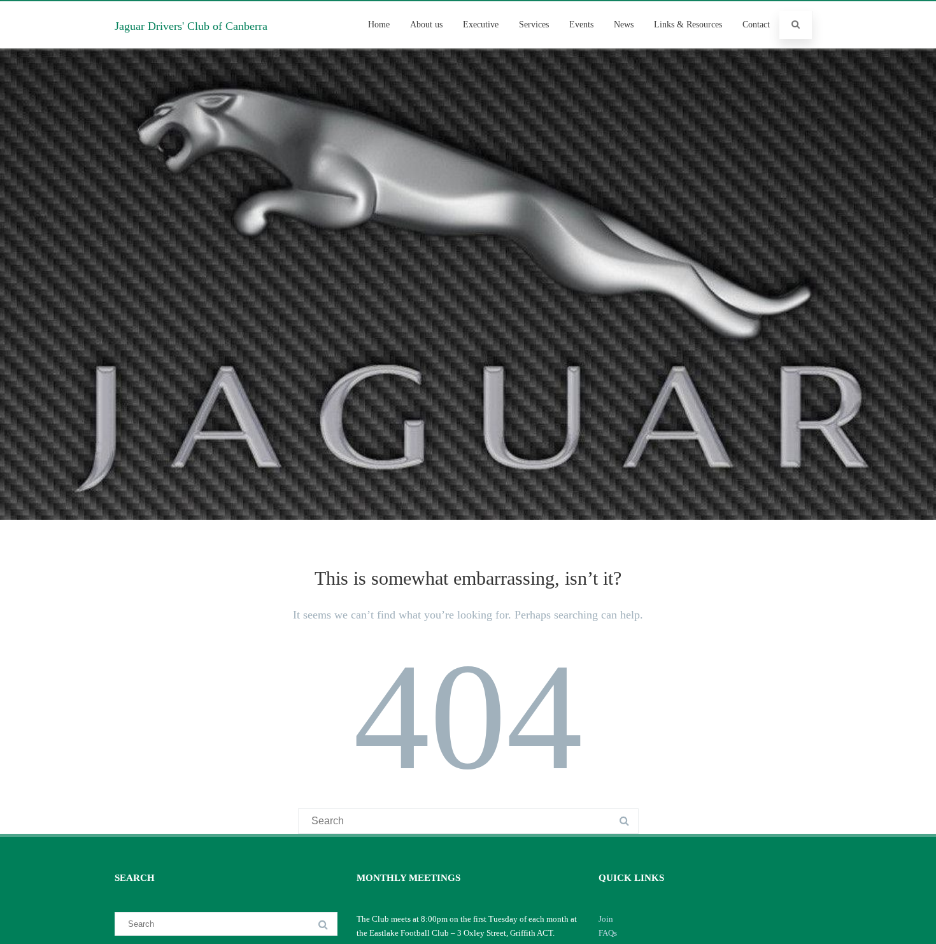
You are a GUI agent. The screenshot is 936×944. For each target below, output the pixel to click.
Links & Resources (688, 24)
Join (606, 919)
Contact (756, 24)
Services (534, 24)
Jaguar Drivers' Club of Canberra (191, 26)
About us (426, 24)
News (624, 24)
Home (379, 24)
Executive (481, 24)
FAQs (608, 933)
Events (581, 24)
